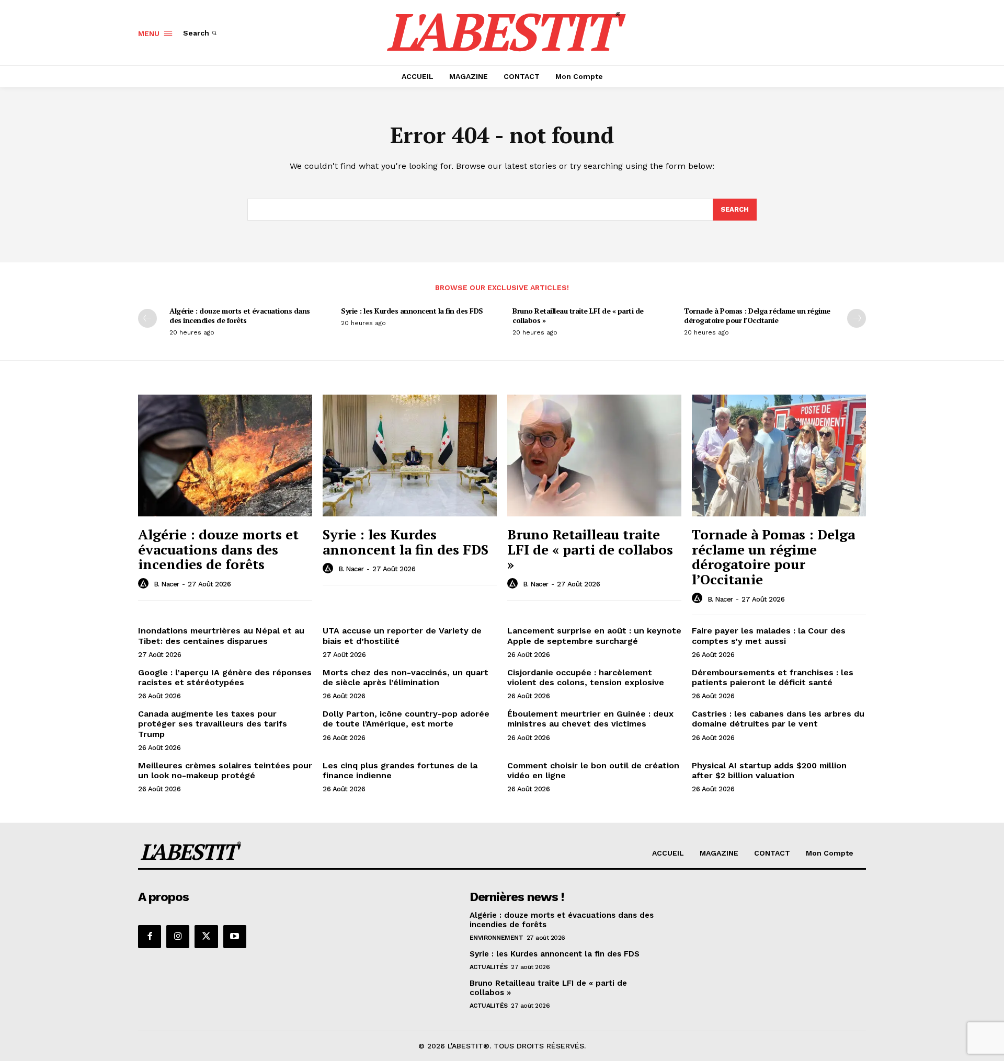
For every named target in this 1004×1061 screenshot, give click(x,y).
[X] (206, 936)
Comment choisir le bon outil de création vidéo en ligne (593, 770)
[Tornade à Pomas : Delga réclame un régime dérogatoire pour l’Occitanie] (779, 455)
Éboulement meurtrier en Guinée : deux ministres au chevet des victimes (590, 719)
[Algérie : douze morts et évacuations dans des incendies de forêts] (225, 455)
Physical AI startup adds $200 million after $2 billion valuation (769, 770)
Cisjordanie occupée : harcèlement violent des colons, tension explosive (585, 677)
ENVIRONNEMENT (496, 937)
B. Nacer (166, 584)
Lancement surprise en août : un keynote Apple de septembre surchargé (594, 635)
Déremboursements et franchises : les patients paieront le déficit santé (772, 677)
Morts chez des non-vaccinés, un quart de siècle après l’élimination (405, 677)
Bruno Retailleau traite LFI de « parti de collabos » (578, 315)
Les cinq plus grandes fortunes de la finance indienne (400, 770)
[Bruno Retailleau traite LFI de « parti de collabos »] (594, 455)
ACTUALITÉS (489, 967)
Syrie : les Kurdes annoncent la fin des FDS (412, 311)
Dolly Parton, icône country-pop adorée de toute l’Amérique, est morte (406, 719)
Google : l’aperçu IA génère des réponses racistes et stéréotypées (225, 677)
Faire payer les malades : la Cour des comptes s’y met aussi (769, 635)
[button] (201, 33)
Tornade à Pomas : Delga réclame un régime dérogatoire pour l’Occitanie (757, 315)
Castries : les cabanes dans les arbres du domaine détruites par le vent (778, 719)
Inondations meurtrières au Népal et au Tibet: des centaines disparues (221, 635)
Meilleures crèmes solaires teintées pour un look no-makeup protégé (225, 770)
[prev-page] (147, 318)
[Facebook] (149, 936)
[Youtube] (234, 936)
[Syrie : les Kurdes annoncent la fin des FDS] (410, 455)
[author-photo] (145, 584)
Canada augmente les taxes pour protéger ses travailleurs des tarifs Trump (212, 724)
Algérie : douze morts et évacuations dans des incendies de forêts (239, 315)
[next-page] (856, 318)
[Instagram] (177, 936)
